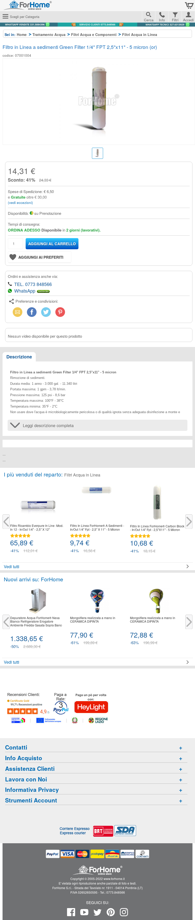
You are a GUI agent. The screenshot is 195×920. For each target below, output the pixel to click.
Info (162, 19)
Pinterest (60, 312)
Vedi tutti (11, 566)
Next (188, 521)
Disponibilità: (18, 213)
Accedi (188, 19)
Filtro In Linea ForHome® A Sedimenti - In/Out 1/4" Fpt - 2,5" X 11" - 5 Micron (97, 527)
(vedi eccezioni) (20, 202)
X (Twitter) (46, 313)
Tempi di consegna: (24, 224)
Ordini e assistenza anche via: (33, 276)
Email (16, 312)
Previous (6, 521)
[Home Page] (41, 7)
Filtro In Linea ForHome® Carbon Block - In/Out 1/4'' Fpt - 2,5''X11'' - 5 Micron (157, 528)
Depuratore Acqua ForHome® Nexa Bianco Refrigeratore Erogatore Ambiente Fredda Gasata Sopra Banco (36, 621)
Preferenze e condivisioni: (36, 301)
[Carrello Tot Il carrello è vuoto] (189, 5)
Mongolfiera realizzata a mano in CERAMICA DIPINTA (92, 619)
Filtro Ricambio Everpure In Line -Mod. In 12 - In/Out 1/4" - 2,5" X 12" (36, 527)
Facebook (31, 312)
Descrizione (19, 356)
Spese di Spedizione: (25, 191)
